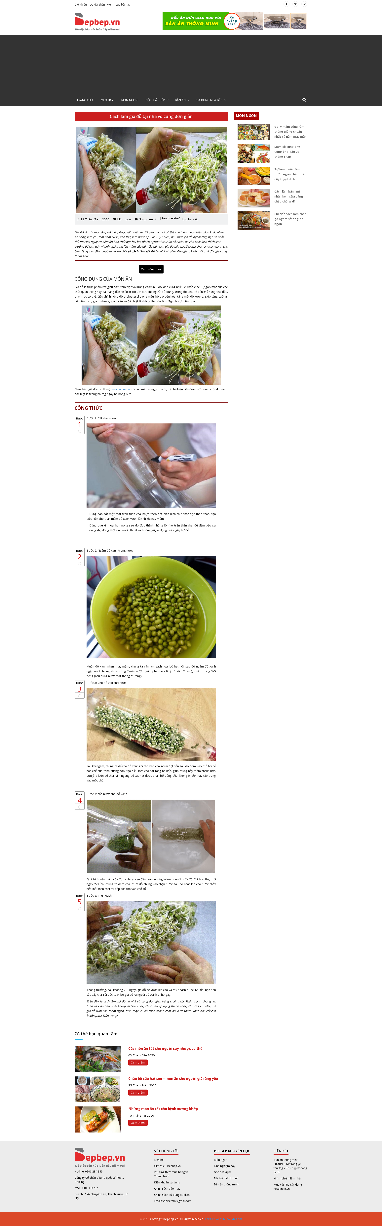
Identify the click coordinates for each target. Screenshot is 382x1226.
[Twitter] (295, 4)
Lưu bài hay (122, 4)
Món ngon (129, 100)
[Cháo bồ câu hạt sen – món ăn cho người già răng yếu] (98, 1089)
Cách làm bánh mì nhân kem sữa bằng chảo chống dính (288, 196)
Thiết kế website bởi (223, 1219)
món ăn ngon (121, 389)
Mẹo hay (107, 100)
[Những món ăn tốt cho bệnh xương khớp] (98, 1119)
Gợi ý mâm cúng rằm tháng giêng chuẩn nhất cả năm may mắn (290, 131)
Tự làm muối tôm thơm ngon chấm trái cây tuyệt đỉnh (289, 174)
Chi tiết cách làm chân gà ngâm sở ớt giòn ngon (290, 219)
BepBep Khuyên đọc (232, 1151)
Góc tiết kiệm (222, 1172)
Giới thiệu (81, 4)
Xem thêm (138, 1062)
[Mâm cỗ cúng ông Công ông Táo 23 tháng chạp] (252, 153)
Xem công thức (151, 269)
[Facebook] (286, 4)
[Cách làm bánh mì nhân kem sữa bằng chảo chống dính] (252, 198)
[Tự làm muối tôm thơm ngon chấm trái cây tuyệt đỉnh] (252, 176)
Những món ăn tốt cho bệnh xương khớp (163, 1108)
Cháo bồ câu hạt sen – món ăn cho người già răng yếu (173, 1078)
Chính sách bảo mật (167, 1188)
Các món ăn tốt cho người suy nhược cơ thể (165, 1048)
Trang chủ (85, 100)
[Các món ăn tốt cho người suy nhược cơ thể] (98, 1059)
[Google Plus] (304, 4)
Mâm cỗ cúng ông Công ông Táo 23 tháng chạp (287, 152)
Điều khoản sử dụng (167, 1182)
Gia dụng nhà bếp (209, 100)
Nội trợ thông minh (226, 1178)
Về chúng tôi (166, 1151)
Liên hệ (159, 1160)
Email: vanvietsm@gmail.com (173, 1201)
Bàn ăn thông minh (226, 1184)
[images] (235, 21)
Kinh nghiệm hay (224, 1166)
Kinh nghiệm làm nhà (287, 1178)
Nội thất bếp (155, 100)
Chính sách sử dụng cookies (172, 1195)
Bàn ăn (180, 100)
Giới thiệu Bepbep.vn (167, 1166)
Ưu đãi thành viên (101, 4)
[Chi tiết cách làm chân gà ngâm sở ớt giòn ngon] (252, 220)
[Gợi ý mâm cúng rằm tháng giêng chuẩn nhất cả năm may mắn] (252, 132)
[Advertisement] (191, 64)
